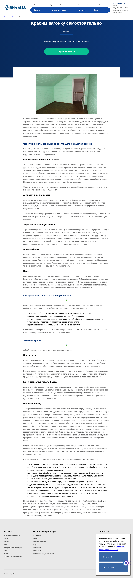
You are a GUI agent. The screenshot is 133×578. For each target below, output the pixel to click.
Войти (96, 10)
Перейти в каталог (66, 51)
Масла (6, 553)
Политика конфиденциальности (44, 553)
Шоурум (82, 10)
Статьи (80, 5)
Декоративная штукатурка (13, 547)
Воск (5, 550)
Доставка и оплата (59, 10)
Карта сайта (37, 550)
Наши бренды (51, 5)
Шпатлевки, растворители (13, 556)
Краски (6, 541)
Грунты (6, 538)
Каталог (37, 10)
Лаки (5, 544)
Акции (35, 544)
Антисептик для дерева (12, 535)
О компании (91, 5)
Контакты (102, 5)
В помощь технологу (67, 5)
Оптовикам (38, 5)
